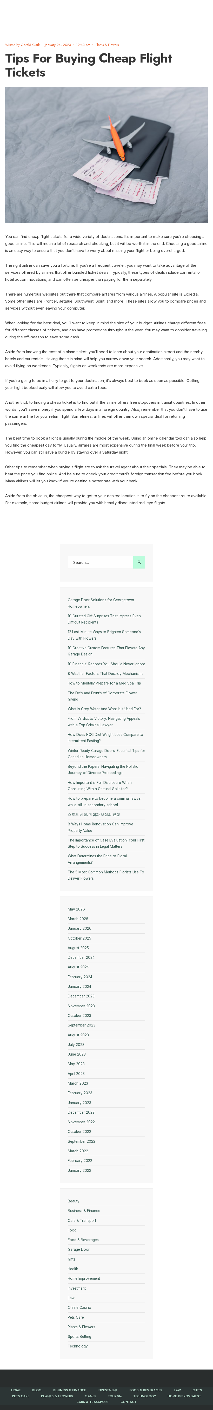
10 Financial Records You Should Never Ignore (106, 664)
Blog (37, 1390)
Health (73, 1269)
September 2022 (81, 1141)
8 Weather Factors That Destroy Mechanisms (105, 674)
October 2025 (79, 938)
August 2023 (78, 1035)
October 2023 (79, 1016)
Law (71, 1298)
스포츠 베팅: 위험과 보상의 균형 (94, 814)
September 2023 (81, 1025)
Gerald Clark (30, 44)
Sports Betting (79, 1336)
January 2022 (79, 1170)
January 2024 (79, 986)
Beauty (73, 1201)
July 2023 (76, 1045)
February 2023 (80, 1093)
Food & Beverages (83, 1240)
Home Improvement (84, 1278)
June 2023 (77, 1054)
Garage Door (79, 1249)
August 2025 (78, 948)
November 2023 (81, 1006)
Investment (77, 1288)
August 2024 (78, 967)
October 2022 (79, 1132)
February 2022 (80, 1161)
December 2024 (81, 957)
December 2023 (81, 996)
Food (72, 1230)
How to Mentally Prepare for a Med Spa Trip (104, 683)
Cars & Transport (82, 1221)
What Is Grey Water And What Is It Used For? (105, 709)
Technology (78, 1346)
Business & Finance (84, 1211)
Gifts (71, 1259)
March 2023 (78, 1083)
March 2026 (78, 919)
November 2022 (81, 1122)
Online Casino (79, 1307)
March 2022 (78, 1151)
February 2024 (80, 977)
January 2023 (79, 1103)
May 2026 (76, 909)
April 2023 (76, 1074)
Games (90, 1396)
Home (16, 1390)
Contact (128, 1402)
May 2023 (76, 1064)
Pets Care (76, 1317)
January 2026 (79, 928)
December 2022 (81, 1112)
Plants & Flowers (107, 44)
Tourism (115, 1396)
